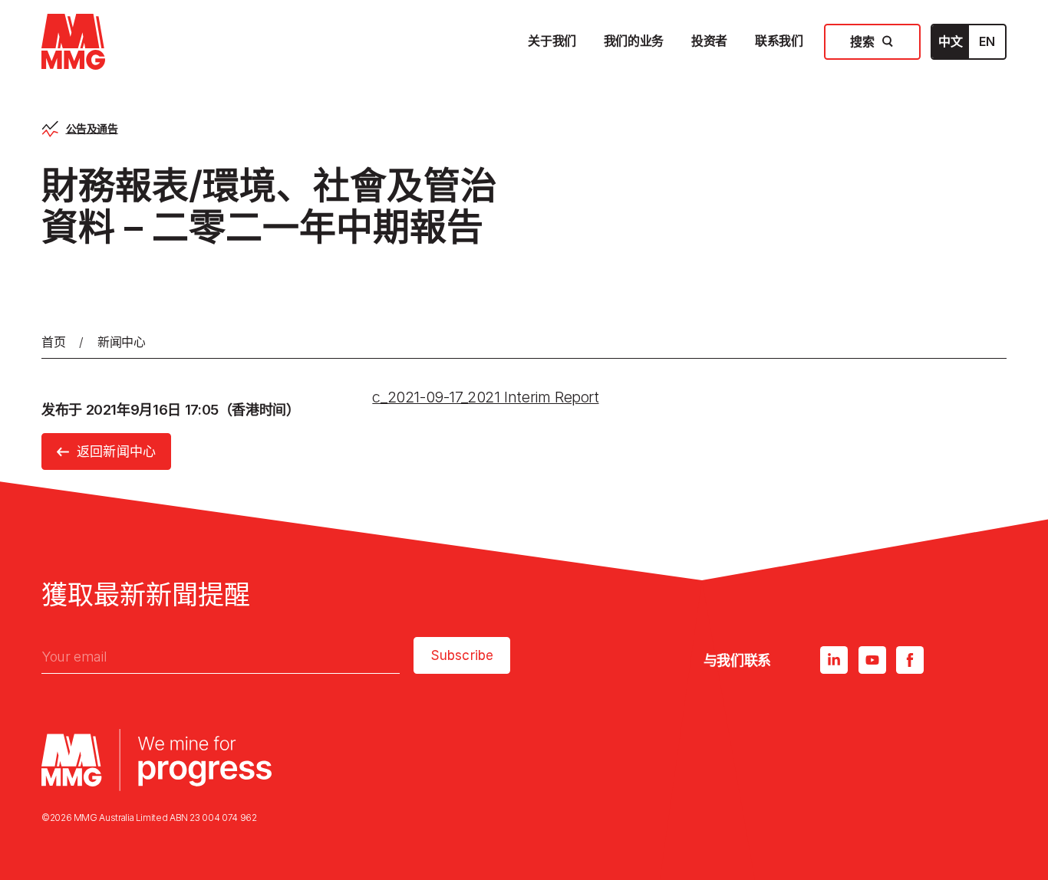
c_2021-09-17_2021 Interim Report (485, 397)
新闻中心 (121, 342)
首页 (53, 342)
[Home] (73, 42)
